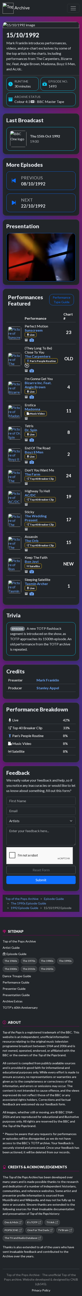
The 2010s (29, 968)
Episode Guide (54, 899)
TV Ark (50, 1222)
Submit (41, 880)
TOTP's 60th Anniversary (20, 1007)
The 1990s (65, 960)
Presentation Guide (16, 995)
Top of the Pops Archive (21, 899)
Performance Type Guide (61, 300)
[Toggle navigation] (73, 8)
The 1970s (29, 960)
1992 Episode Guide (24, 908)
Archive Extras (13, 1001)
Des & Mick (11, 1222)
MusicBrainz (11, 1200)
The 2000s (11, 968)
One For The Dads (38, 1230)
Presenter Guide (14, 988)
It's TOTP (32, 1222)
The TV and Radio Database (21, 1238)
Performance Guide (16, 982)
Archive (22, 6)
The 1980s (47, 960)
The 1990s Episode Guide (28, 903)
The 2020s (47, 968)
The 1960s (11, 960)
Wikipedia (32, 1200)
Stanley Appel (48, 688)
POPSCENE (11, 1230)
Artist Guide (11, 947)
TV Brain (63, 1230)
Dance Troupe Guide (17, 976)
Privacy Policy (41, 1290)
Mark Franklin (48, 680)
